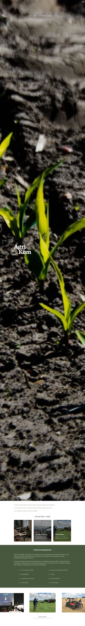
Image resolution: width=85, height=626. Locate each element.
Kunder (44, 15)
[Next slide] (59, 603)
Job (48, 15)
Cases (39, 15)
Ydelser (35, 15)
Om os (30, 15)
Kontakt (52, 15)
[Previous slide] (26, 603)
